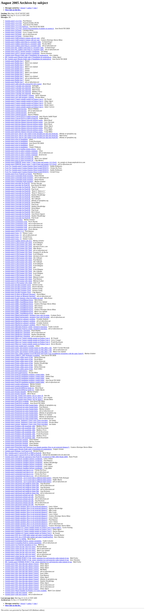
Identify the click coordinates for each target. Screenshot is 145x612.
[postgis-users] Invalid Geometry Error (18, 285)
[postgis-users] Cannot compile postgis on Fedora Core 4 (24, 99)
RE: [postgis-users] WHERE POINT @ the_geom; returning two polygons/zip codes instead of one (38, 562)
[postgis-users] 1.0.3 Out (13, 21)
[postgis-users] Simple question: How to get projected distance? (26, 506)
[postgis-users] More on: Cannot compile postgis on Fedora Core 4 (27, 338)
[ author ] (29, 8)
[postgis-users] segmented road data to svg (19, 470)
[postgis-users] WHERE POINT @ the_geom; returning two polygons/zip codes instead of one (37, 558)
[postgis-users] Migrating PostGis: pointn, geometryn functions (26, 327)
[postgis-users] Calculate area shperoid (18, 86)
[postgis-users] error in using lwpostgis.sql (19, 157)
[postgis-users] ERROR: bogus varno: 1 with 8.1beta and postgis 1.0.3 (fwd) (31, 162)
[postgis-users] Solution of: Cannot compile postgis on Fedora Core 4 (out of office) (33, 527)
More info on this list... (13, 10)
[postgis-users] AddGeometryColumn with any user (22, 38)
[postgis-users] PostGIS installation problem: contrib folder (25, 374)
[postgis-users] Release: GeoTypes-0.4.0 (18, 451)
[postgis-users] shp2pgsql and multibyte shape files (22, 483)
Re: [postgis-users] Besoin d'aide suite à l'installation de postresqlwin (28, 59)
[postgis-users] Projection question (16, 439)
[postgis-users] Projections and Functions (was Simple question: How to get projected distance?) (37, 447)
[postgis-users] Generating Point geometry (19, 176)
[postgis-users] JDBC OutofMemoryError (19, 300)
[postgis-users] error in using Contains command (21, 151)
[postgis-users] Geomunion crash (16, 222)
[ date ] (35, 8)
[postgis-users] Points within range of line (19, 357)
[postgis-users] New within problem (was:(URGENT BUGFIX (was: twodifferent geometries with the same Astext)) (44, 353)
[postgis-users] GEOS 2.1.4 (14, 231)
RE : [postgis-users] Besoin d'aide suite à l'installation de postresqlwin (28, 449)
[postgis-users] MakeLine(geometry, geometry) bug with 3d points (27, 315)
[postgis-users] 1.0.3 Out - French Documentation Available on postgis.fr (29, 28)
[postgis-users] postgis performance (17, 384)
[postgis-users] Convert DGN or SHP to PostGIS (21, 116)
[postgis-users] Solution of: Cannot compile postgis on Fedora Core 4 (28, 529)
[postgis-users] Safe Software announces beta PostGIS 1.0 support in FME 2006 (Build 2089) (36, 457)
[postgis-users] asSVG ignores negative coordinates (22, 51)
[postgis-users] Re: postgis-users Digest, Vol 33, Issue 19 (24, 395)
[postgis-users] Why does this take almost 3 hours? (22, 564)
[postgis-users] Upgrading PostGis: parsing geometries (23, 541)
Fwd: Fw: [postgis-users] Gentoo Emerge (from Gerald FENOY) (27, 166)
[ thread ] (23, 8)
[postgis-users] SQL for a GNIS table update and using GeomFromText (29, 535)
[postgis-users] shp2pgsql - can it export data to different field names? (28, 478)
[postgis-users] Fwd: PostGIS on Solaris (18, 174)
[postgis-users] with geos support (16, 592)
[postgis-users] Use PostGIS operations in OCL (21, 545)
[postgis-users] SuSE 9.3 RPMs (16, 539)
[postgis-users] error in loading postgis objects (20, 149)
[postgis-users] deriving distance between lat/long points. (24, 120)
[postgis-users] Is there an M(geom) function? (20, 294)
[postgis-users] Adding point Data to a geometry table (23, 42)
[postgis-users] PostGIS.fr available (17, 401)
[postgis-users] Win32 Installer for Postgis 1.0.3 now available (26, 591)
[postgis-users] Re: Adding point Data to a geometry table (24, 48)
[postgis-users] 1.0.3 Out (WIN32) (17, 27)
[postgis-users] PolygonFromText (16, 371)
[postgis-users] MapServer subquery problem (20, 319)
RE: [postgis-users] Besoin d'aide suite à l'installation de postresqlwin (28, 57)
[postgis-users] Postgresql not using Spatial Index (21, 405)
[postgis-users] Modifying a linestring (17, 330)
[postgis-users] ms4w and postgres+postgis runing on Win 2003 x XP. (28, 348)
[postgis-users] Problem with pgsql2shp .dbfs (20, 426)
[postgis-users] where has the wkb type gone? (20, 547)
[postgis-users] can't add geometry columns (19, 95)
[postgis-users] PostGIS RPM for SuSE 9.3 (19, 388)
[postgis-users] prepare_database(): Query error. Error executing (26, 420)
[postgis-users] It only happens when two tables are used (24, 298)
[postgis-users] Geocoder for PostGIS (18, 187)
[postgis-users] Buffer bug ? (14, 61)
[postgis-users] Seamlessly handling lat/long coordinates (24, 459)
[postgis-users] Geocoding (14, 220)
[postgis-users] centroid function (16, 109)
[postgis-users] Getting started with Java (18, 241)
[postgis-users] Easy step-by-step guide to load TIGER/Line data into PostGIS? (31, 134)
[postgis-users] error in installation (16, 139)
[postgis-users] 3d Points (13, 30)
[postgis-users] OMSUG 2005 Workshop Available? (22, 355)
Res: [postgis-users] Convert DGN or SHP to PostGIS (23, 453)
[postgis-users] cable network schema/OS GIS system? (23, 84)
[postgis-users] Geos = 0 (13, 233)
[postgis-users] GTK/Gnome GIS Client (18, 243)
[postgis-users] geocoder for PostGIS (17, 183)
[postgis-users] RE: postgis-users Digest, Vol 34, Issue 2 (24, 397)
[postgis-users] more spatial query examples (20, 346)
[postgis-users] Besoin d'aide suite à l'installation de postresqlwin (27, 55)
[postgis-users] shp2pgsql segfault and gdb (19, 495)
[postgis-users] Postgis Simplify (16, 392)
